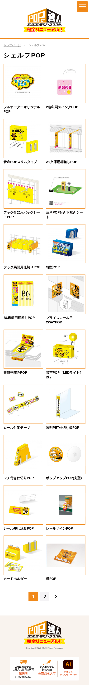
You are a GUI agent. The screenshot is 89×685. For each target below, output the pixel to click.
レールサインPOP (59, 528)
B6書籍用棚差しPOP (19, 318)
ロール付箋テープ (17, 427)
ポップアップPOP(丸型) (64, 478)
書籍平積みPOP (15, 372)
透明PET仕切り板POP (62, 427)
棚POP (51, 579)
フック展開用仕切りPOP (22, 267)
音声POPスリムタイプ (20, 162)
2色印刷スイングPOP (62, 107)
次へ (56, 596)
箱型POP (53, 267)
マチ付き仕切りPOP (19, 478)
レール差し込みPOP (19, 528)
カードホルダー (15, 579)
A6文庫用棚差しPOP (61, 162)
